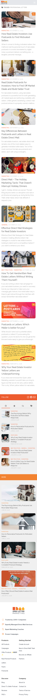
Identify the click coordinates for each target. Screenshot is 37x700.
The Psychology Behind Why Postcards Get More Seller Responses (21, 416)
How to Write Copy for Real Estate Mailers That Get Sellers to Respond (23, 464)
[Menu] (34, 2)
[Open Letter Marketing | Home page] (5, 2)
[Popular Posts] (14, 406)
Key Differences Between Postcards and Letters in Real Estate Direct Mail (16, 134)
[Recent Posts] (5, 406)
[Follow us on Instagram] (28, 397)
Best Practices (7, 270)
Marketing (5, 30)
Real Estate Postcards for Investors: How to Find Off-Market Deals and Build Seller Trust (18, 85)
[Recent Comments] (23, 406)
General (4, 225)
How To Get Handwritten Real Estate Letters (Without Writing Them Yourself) (17, 276)
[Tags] (31, 406)
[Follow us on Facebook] (31, 397)
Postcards (14, 435)
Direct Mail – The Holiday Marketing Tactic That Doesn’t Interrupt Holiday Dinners (16, 182)
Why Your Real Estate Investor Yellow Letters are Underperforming (16, 370)
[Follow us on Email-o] (34, 397)
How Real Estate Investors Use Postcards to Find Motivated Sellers (16, 37)
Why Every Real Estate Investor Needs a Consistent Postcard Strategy (21, 440)
